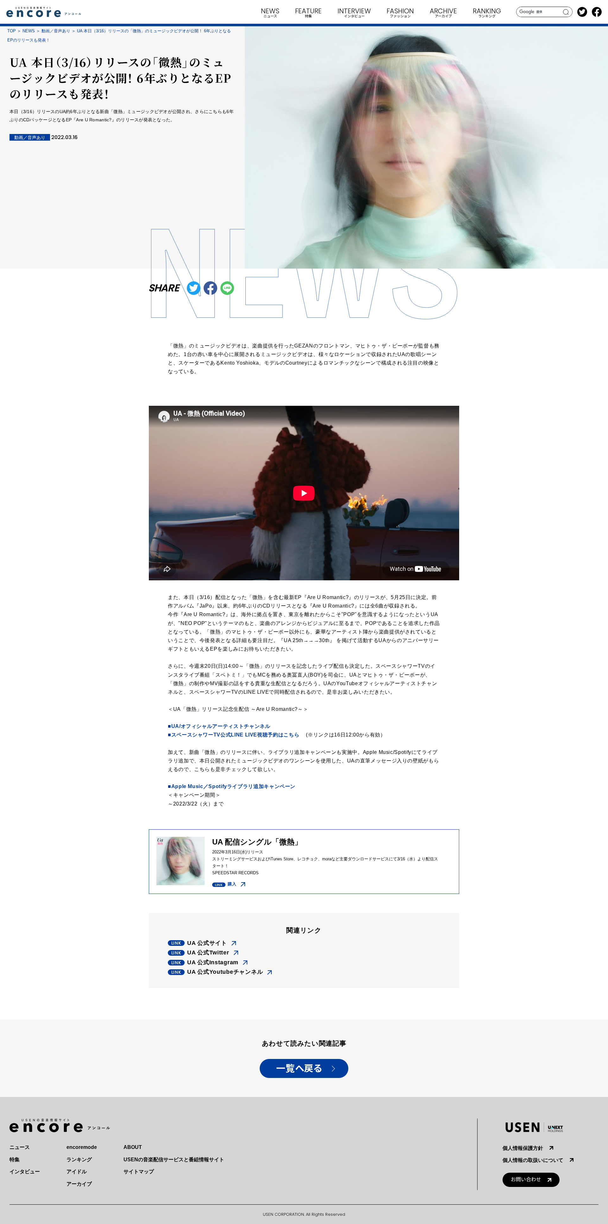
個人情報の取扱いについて (533, 1160)
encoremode (81, 1147)
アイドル (76, 1171)
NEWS (28, 31)
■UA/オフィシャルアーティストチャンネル (219, 726)
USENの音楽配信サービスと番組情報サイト (174, 1159)
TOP (11, 31)
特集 (15, 1159)
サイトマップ (139, 1171)
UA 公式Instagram (212, 962)
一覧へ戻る (299, 1068)
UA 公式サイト (207, 943)
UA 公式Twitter (208, 952)
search (566, 12)
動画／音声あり (55, 31)
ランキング (79, 1159)
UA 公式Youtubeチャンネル (225, 972)
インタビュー (25, 1171)
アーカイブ (79, 1184)
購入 (232, 884)
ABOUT (133, 1147)
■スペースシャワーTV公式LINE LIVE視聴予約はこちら (233, 734)
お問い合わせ (526, 1179)
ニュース (20, 1147)
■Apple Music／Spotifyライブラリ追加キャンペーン (231, 786)
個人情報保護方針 (523, 1148)
